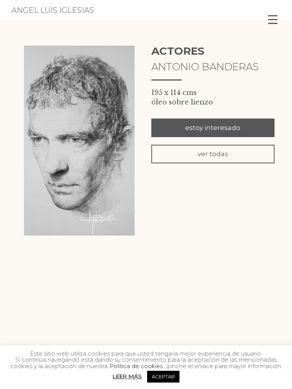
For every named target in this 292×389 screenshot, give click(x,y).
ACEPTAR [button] (163, 376)
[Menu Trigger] (272, 19)
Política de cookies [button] (136, 366)
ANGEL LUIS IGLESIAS (52, 10)
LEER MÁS (127, 376)
